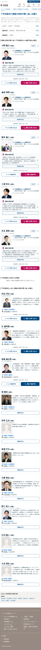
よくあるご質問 (8, 626)
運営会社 (6, 639)
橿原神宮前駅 (8, 377)
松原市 (15, 598)
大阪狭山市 (11, 407)
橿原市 (10, 375)
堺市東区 (11, 342)
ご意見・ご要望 (28, 616)
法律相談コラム (8, 621)
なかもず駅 (6, 523)
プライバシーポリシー (30, 621)
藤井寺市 (25, 598)
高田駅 (5, 466)
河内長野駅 (7, 311)
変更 (37, 26)
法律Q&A (6, 619)
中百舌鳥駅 (6, 494)
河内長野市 (12, 309)
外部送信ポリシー (29, 624)
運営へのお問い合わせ (10, 629)
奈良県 (6, 375)
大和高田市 (11, 464)
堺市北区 (10, 493)
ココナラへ (5, 1)
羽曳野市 (10, 435)
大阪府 (6, 309)
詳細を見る (20, 412)
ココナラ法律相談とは (10, 616)
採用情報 (6, 641)
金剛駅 (5, 409)
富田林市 (3, 598)
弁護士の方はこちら (34, 1)
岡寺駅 (5, 552)
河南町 (7, 600)
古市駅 (5, 437)
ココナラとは (8, 624)
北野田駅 (6, 344)
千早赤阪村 (17, 50)
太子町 (3, 600)
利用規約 (26, 619)
